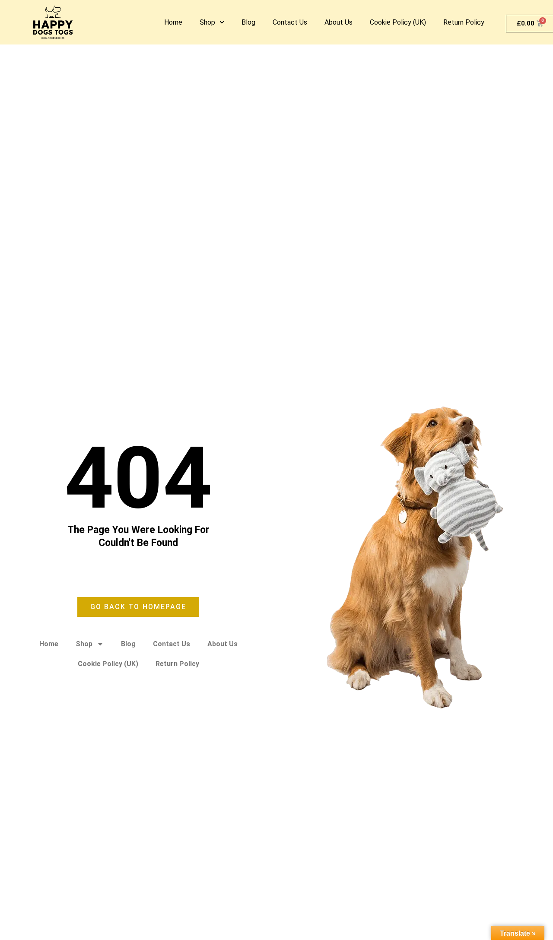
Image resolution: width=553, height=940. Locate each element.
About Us (338, 22)
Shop (207, 22)
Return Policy (463, 22)
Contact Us (290, 22)
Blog (248, 22)
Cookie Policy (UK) (398, 22)
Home (173, 22)
